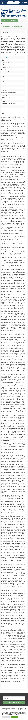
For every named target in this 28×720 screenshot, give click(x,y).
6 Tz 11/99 (14, 139)
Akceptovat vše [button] (15, 717)
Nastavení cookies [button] (5, 717)
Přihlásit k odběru (14, 702)
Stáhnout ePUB (18, 26)
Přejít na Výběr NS (12, 2)
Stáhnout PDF (6, 26)
